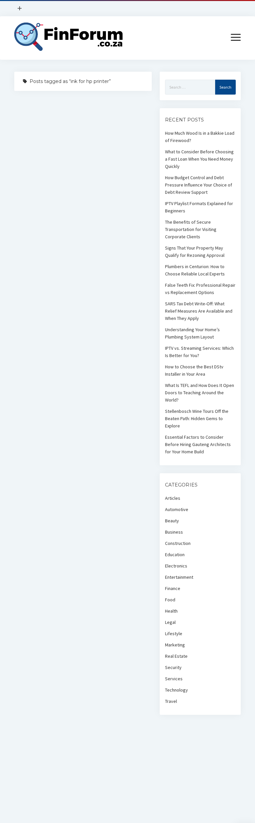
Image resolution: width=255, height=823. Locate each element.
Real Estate (176, 656)
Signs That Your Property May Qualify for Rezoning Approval (194, 251)
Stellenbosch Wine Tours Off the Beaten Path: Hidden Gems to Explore (196, 418)
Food (170, 600)
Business (174, 532)
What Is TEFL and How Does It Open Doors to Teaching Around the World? (199, 392)
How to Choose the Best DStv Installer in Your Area (194, 370)
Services (174, 679)
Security (173, 667)
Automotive (176, 509)
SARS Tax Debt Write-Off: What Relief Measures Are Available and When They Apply (198, 311)
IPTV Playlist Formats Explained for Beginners (199, 207)
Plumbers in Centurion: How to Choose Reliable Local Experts (195, 270)
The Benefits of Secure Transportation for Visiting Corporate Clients (190, 229)
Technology (176, 690)
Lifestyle (173, 633)
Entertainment (179, 577)
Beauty (172, 521)
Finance (172, 588)
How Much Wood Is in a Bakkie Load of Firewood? (199, 136)
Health (171, 611)
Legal (170, 622)
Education (175, 555)
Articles (172, 498)
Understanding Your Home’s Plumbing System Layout (192, 333)
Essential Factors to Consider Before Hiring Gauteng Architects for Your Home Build (198, 444)
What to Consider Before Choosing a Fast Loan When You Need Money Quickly (199, 159)
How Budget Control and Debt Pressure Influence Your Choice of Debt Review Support (198, 185)
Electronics (176, 566)
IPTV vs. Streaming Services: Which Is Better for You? (199, 351)
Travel (171, 701)
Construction (178, 543)
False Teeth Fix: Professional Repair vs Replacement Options (200, 288)
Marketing (175, 645)
